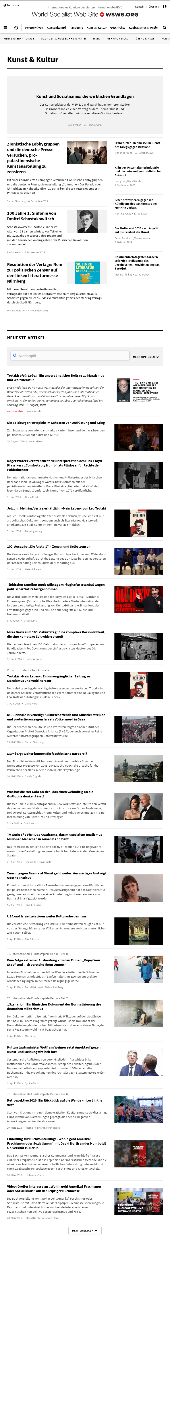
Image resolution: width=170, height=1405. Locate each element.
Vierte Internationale (19, 38)
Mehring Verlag (117, 38)
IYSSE (96, 38)
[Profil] (164, 7)
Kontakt (139, 6)
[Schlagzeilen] (16, 29)
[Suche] (164, 29)
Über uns (154, 6)
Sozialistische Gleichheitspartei (63, 38)
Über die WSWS (145, 38)
